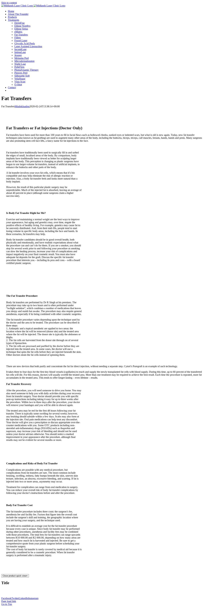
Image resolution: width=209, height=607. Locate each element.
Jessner (18, 55)
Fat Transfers (21, 34)
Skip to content (9, 2)
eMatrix (18, 31)
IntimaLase (20, 52)
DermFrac (19, 23)
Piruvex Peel (20, 72)
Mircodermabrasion (24, 61)
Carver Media (65, 589)
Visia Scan (19, 81)
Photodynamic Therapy (26, 69)
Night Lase (20, 64)
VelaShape (19, 78)
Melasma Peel (21, 58)
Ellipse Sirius (21, 28)
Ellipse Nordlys (22, 25)
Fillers (17, 37)
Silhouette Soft (22, 75)
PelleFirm (19, 67)
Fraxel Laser (20, 40)
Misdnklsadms (22, 106)
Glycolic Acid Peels (24, 43)
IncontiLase (20, 49)
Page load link (8, 601)
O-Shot (18, 84)
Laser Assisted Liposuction (28, 46)
